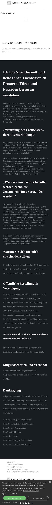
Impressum (11, 462)
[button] (33, 8)
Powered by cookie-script (10, 502)
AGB (22, 472)
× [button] (50, 482)
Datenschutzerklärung (15, 464)
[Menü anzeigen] (44, 8)
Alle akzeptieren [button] (14, 498)
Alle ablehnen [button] (38, 498)
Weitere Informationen (31, 491)
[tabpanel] (28, 5)
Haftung (15, 467)
